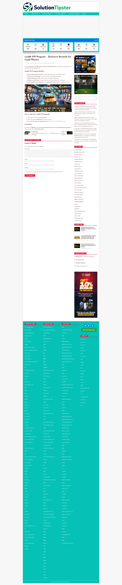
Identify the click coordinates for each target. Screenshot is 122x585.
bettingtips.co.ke (28, 335)
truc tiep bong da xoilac (30, 534)
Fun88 (63, 497)
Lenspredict (27, 355)
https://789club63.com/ (67, 347)
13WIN (26, 482)
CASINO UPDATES (50, 63)
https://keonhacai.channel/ (30, 456)
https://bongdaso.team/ (67, 425)
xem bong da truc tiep (48, 511)
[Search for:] (85, 98)
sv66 (44, 531)
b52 (81, 368)
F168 (63, 364)
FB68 (44, 361)
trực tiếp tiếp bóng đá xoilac (49, 330)
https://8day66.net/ (47, 338)
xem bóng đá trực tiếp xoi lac (49, 517)
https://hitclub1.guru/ (29, 448)
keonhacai (64, 474)
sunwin (44, 453)
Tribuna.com (27, 353)
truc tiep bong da (47, 436)
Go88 (26, 451)
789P (26, 474)
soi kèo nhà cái (65, 390)
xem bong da (46, 433)
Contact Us (34, 13)
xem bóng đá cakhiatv (48, 399)
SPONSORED (77, 206)
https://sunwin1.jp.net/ (66, 361)
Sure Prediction (28, 330)
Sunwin (45, 379)
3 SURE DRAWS (78, 150)
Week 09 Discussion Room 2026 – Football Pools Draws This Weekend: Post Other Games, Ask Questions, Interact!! (85, 108)
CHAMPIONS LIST (78, 161)
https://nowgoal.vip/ (66, 479)
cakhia (44, 381)
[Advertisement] (61, 26)
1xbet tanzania (46, 332)
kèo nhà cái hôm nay (47, 327)
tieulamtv (27, 546)
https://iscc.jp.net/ (66, 430)
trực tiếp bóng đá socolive (67, 384)
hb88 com (45, 390)
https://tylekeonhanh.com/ (49, 422)
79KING (45, 364)
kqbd (44, 488)
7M (25, 528)
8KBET (44, 358)
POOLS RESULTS (78, 197)
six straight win (28, 433)
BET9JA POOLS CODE (79, 152)
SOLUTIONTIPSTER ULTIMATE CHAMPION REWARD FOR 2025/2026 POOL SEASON (88, 237)
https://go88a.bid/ (65, 341)
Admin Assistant (40, 63)
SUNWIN (45, 396)
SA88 (63, 410)
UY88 (44, 482)
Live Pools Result (61, 13)
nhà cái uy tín (46, 410)
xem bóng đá (65, 436)
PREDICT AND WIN (78, 199)
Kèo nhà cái (27, 416)
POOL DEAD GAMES (79, 185)
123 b (44, 572)
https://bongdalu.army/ (67, 422)
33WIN (44, 543)
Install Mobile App (90, 330)
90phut (26, 399)
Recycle (76, 204)
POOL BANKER (77, 183)
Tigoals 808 (64, 332)
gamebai (26, 502)
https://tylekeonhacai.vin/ (67, 419)
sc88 (26, 390)
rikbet (44, 344)
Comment (27, 148)
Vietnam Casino (78, 220)
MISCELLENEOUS (78, 178)
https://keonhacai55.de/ (67, 330)
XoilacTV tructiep (28, 465)
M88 (44, 355)
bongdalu (27, 422)
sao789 (26, 497)
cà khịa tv (45, 520)
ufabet (26, 402)
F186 (44, 335)
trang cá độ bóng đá (85, 388)
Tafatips (26, 344)
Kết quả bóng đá (46, 387)
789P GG (27, 468)
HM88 (44, 537)
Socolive (26, 477)
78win (26, 379)
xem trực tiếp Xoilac (29, 459)
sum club (26, 494)
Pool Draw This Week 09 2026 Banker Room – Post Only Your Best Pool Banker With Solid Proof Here (85, 135)
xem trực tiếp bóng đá (29, 537)
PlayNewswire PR (78, 180)
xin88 (26, 500)
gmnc (44, 353)
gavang (26, 407)
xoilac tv (45, 384)
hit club (26, 491)
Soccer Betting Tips (29, 327)
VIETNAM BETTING (78, 218)
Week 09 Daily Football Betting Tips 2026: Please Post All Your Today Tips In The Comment (84, 113)
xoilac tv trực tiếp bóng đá (48, 514)
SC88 (44, 491)
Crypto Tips (77, 164)
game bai (45, 508)
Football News (77, 168)
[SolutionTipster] (47, 11)
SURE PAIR (76, 208)
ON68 (44, 505)
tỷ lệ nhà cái (27, 419)
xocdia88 (45, 577)
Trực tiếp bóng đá (84, 396)
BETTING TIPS (77, 157)
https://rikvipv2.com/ (29, 384)
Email (26, 163)
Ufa (25, 367)
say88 (44, 402)
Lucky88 (64, 531)
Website (26, 167)
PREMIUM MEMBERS (79, 201)
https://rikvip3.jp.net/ (47, 500)
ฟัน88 (26, 488)
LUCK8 (26, 485)
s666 (44, 566)
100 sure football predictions (31, 350)
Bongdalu (27, 376)
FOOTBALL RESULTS (80, 263)
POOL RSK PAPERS (78, 194)
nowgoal (26, 425)
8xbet (63, 402)
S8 (25, 445)
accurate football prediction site (31, 361)
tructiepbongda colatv (29, 370)
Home (25, 13)
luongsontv (27, 413)
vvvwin (44, 574)
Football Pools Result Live (81, 266)
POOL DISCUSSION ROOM (80, 187)
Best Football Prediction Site (49, 479)
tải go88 (63, 381)
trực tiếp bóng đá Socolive (67, 387)
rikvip (63, 373)
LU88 (44, 471)
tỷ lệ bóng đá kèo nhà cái (67, 511)
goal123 (64, 407)
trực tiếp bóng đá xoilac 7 (48, 448)
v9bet (63, 453)
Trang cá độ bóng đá (66, 485)
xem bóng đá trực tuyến (48, 425)
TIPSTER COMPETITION (79, 211)
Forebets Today (28, 341)
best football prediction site (30, 436)
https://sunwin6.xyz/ (66, 433)
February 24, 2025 (31, 63)
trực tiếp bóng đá (47, 445)
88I (44, 554)
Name (26, 159)
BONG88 (45, 367)
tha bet (44, 563)
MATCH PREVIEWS (78, 175)
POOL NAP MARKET (79, 192)
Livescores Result (79, 259)
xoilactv (26, 540)
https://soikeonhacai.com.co (49, 456)
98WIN (26, 471)
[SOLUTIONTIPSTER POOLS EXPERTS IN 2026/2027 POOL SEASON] (77, 230)
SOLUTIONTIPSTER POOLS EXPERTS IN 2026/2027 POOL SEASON (88, 229)
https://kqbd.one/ (65, 413)
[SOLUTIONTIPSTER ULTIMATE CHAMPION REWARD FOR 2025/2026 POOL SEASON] (77, 238)
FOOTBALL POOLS (46, 13)
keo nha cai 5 (65, 379)
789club (82, 362)
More (83, 13)
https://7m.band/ (65, 428)
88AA (44, 534)
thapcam (26, 396)
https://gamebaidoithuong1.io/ (68, 358)
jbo (25, 387)
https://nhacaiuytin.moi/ (67, 416)
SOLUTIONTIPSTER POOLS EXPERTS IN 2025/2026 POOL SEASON (88, 245)
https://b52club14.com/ (48, 413)
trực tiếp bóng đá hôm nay (30, 525)
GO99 (44, 551)
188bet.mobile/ (46, 373)
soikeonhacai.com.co (66, 514)
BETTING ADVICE (78, 154)
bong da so (27, 479)
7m (25, 508)
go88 (63, 445)
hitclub (44, 497)
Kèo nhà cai (64, 517)
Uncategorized (77, 213)
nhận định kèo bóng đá (30, 428)
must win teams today (29, 439)
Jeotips (26, 338)
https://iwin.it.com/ (66, 350)
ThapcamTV (27, 531)
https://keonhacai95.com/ (48, 370)
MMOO (44, 540)
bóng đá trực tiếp (47, 523)
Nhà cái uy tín (46, 376)
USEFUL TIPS (77, 216)
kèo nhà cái (27, 381)
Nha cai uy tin (65, 488)
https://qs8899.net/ (66, 534)
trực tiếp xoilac (28, 462)
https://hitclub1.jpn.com (67, 353)
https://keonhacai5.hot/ (67, 355)
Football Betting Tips (29, 332)
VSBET (26, 523)
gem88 (44, 350)
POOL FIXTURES (78, 190)
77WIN (44, 462)
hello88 (26, 505)
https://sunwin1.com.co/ (67, 344)
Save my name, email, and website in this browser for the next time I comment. (44, 171)
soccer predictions (29, 442)
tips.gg (33, 52)
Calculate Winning (73, 13)
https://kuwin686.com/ (66, 399)
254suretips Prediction (29, 347)
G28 (44, 546)
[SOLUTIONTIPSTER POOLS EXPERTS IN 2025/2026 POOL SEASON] (77, 247)
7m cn (82, 393)
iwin (25, 453)
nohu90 (45, 468)
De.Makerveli (77, 139)
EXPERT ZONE (77, 166)
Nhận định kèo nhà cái (67, 456)
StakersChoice (79, 256)
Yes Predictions (28, 358)
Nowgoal (27, 373)
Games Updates (78, 173)
